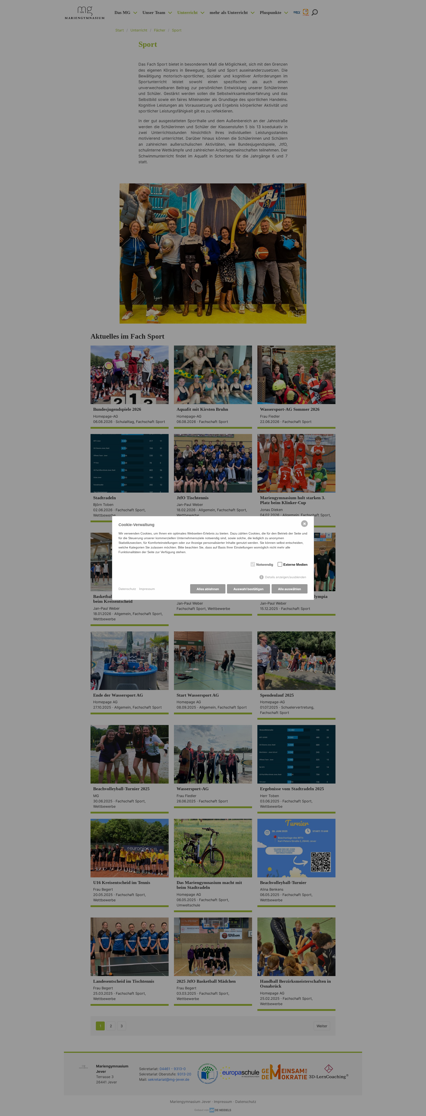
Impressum (147, 589)
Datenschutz (127, 589)
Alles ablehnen (208, 589)
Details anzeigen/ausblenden (285, 577)
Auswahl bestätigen (248, 589)
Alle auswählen (289, 589)
